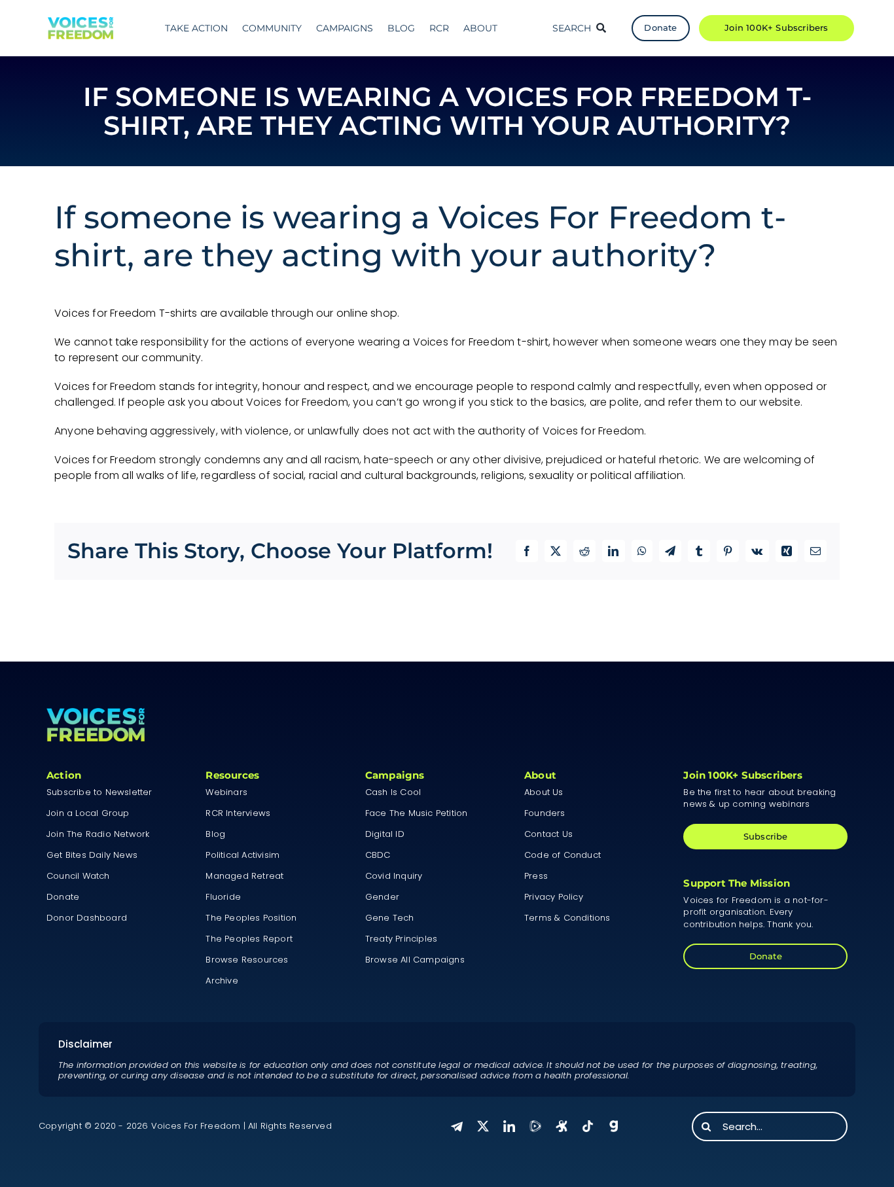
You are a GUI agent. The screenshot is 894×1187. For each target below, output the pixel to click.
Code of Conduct (562, 855)
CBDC (378, 855)
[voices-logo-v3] (80, 21)
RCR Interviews (238, 813)
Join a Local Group (88, 813)
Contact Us (548, 834)
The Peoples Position (251, 918)
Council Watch (78, 876)
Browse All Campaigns (415, 959)
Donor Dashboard (86, 918)
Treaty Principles (401, 938)
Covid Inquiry (394, 876)
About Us (543, 792)
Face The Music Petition (416, 813)
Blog (215, 834)
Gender (382, 897)
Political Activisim (242, 855)
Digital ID (384, 834)
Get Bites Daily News (91, 855)
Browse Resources (247, 959)
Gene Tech (389, 918)
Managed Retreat (244, 876)
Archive (222, 980)
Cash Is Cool (393, 792)
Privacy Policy (553, 897)
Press (536, 876)
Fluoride (223, 897)
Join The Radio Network (97, 834)
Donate (62, 897)
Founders (544, 813)
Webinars (226, 792)
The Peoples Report (249, 938)
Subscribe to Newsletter (99, 792)
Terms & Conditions (567, 918)
